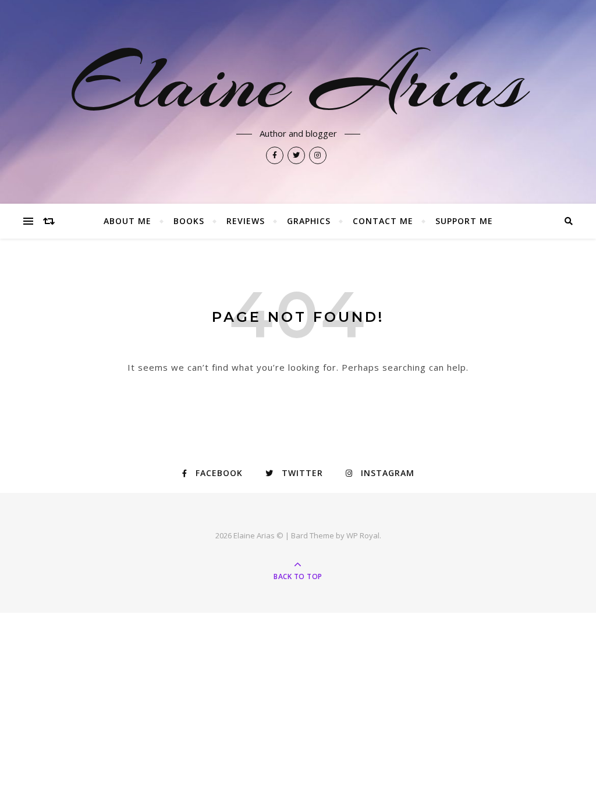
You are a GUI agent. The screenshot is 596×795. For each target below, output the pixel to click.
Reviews (245, 220)
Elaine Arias (298, 82)
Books (188, 220)
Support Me (464, 220)
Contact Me (383, 220)
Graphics (309, 220)
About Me (127, 220)
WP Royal (362, 535)
